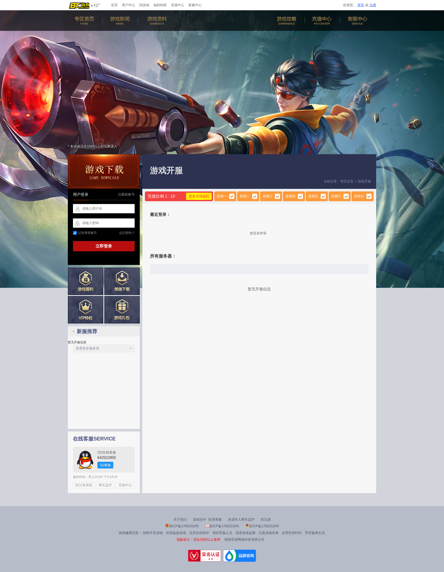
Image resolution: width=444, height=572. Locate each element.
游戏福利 (85, 281)
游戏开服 (364, 181)
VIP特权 (85, 310)
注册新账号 (126, 194)
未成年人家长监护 (241, 519)
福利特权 (160, 5)
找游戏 (144, 5)
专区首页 (85, 20)
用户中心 (128, 5)
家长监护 (105, 485)
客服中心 (195, 5)
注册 (372, 5)
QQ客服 (105, 465)
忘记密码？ (127, 233)
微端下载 (122, 281)
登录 (360, 5)
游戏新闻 (121, 20)
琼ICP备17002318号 (184, 526)
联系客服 (215, 519)
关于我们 (180, 519)
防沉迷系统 (84, 485)
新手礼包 (122, 310)
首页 (114, 5)
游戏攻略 (287, 20)
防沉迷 (266, 519)
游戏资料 (156, 20)
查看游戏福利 (199, 196)
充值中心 (177, 5)
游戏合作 (199, 519)
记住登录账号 (87, 233)
